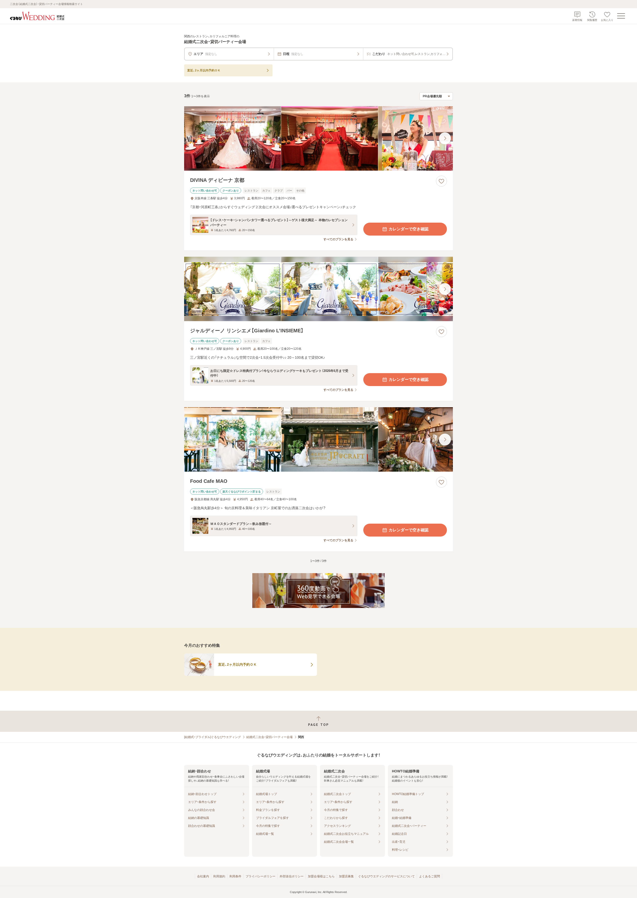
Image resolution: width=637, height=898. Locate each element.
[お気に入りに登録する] (441, 181)
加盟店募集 (346, 876)
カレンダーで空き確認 (408, 229)
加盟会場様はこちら (321, 876)
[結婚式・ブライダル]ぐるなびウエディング (212, 737)
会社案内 (203, 876)
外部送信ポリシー (292, 876)
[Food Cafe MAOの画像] (318, 439)
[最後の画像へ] (445, 138)
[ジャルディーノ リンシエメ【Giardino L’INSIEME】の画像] (318, 289)
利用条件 (235, 876)
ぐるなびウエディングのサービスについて (386, 876)
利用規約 (219, 876)
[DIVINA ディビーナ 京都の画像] (318, 138)
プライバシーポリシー (260, 876)
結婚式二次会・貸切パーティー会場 (269, 737)
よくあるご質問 (429, 876)
